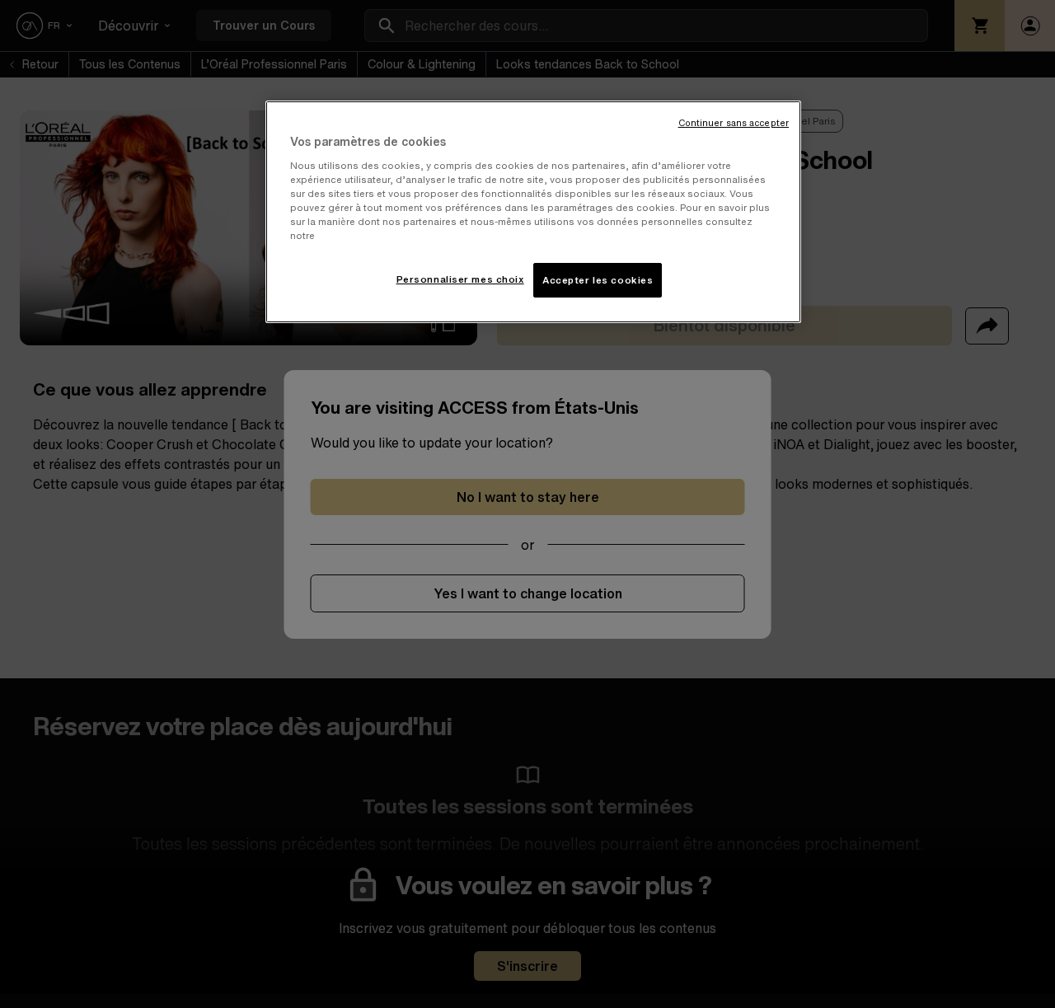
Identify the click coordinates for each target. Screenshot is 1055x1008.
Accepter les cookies (597, 280)
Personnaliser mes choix (460, 279)
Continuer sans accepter (733, 123)
